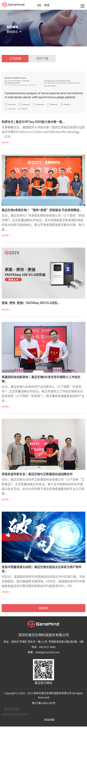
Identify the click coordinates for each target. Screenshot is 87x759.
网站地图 (49, 719)
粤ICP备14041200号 (43, 703)
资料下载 (42, 58)
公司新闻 (15, 58)
